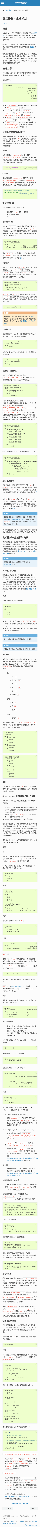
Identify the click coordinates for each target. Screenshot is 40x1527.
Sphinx (12, 1521)
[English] (5, 23)
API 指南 (9, 10)
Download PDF (32, 1525)
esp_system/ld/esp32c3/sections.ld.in (17, 1496)
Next (33, 1508)
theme (22, 1521)
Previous (8, 1508)
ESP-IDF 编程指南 (21, 3)
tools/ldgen (7, 564)
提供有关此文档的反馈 (20, 1503)
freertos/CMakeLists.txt (15, 519)
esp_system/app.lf (17, 986)
